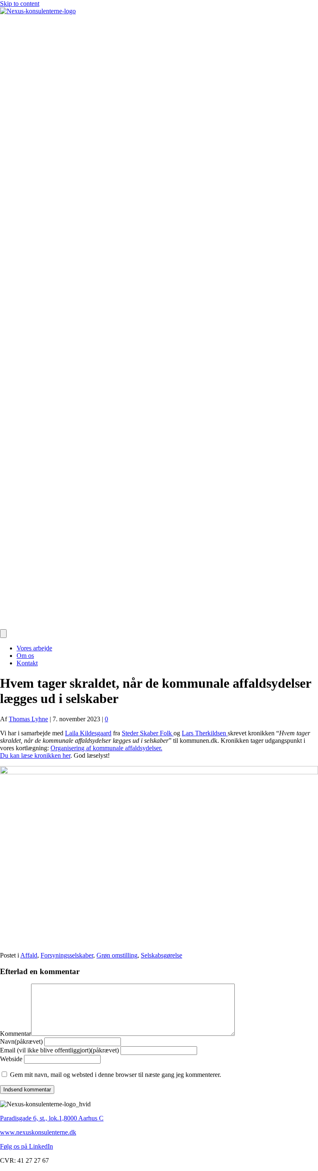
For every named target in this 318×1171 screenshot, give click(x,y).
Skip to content (19, 3)
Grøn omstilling (116, 955)
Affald (28, 955)
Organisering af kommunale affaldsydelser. (106, 748)
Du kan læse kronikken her (35, 755)
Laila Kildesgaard (88, 733)
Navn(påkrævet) (21, 1041)
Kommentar (15, 1033)
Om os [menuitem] (25, 655)
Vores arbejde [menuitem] (34, 648)
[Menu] (3, 633)
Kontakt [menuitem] (27, 663)
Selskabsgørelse (161, 955)
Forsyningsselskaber (67, 955)
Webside (11, 1058)
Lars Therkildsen (205, 733)
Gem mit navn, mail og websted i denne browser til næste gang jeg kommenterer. (115, 1074)
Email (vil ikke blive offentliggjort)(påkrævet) (59, 1050)
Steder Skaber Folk (147, 733)
